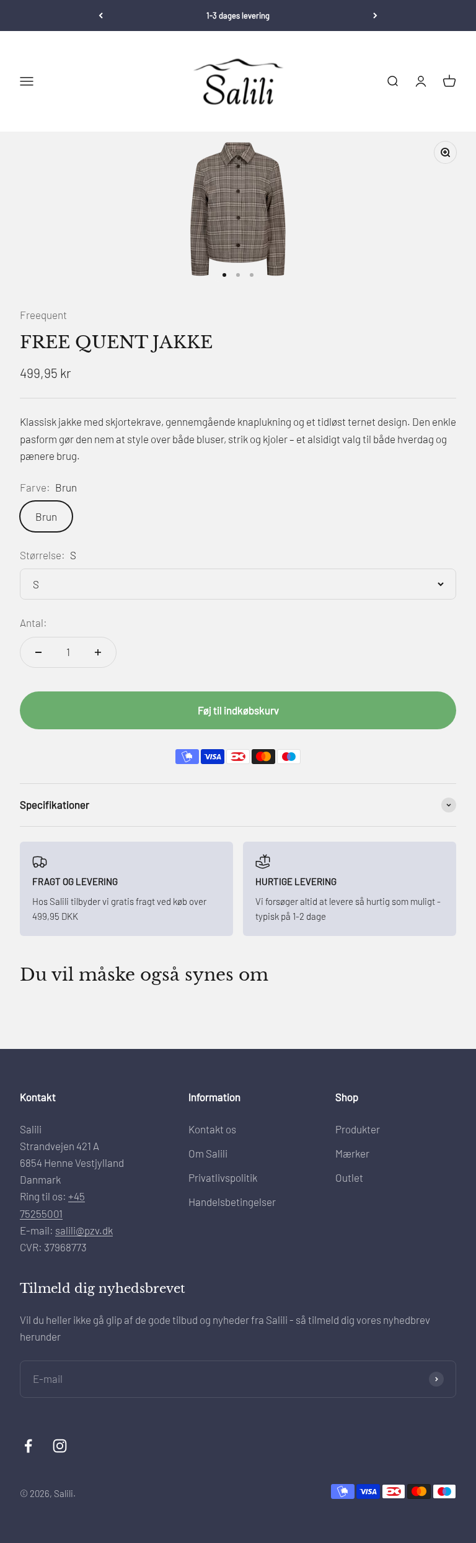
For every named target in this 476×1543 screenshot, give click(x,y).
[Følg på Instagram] (59, 1445)
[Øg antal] (98, 652)
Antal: (33, 622)
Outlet (349, 1177)
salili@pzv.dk (84, 1230)
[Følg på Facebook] (28, 1445)
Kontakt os (212, 1129)
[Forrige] (101, 15)
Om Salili (207, 1153)
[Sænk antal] (38, 652)
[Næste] (375, 15)
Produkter (357, 1129)
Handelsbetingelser (232, 1201)
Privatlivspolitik (222, 1177)
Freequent (43, 314)
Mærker (352, 1153)
